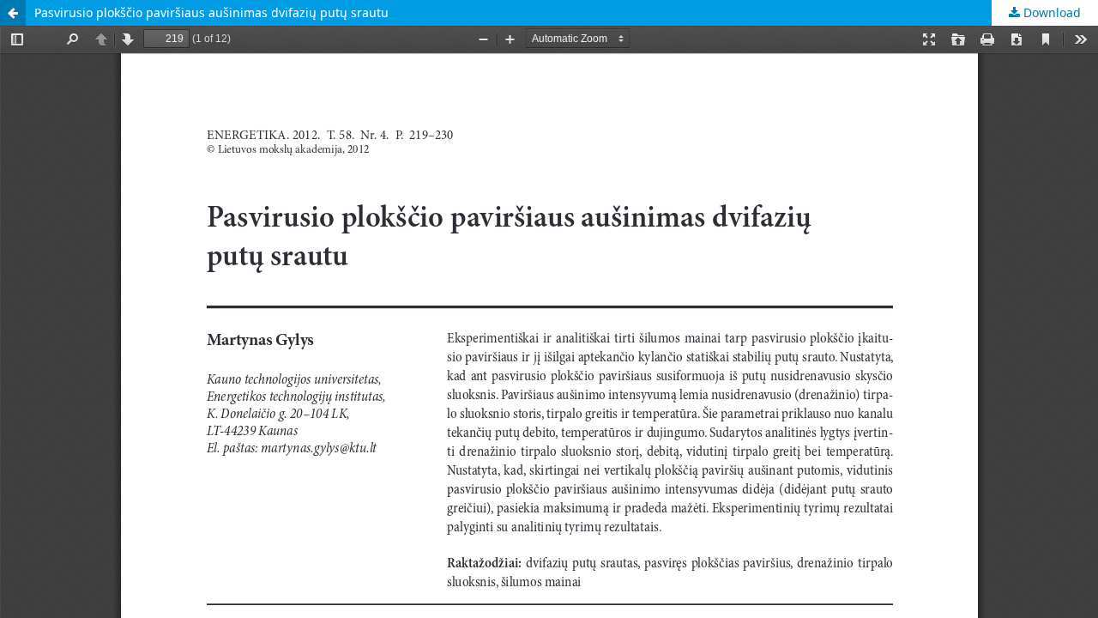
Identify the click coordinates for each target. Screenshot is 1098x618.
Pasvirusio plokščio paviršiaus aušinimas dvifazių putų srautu (211, 12)
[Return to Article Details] (13, 13)
